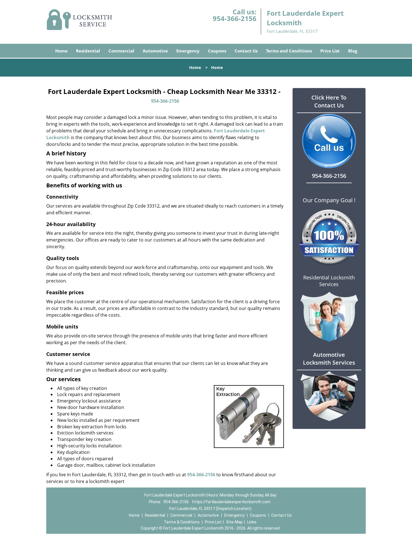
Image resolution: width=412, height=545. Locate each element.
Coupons (217, 51)
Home (61, 51)
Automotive (155, 51)
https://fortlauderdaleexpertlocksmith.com (231, 502)
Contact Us (246, 51)
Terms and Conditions (289, 51)
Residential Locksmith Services (329, 281)
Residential (88, 51)
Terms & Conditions (182, 522)
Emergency (188, 51)
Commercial (121, 51)
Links (251, 522)
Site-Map (234, 522)
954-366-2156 (234, 18)
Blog (352, 51)
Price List (330, 51)
